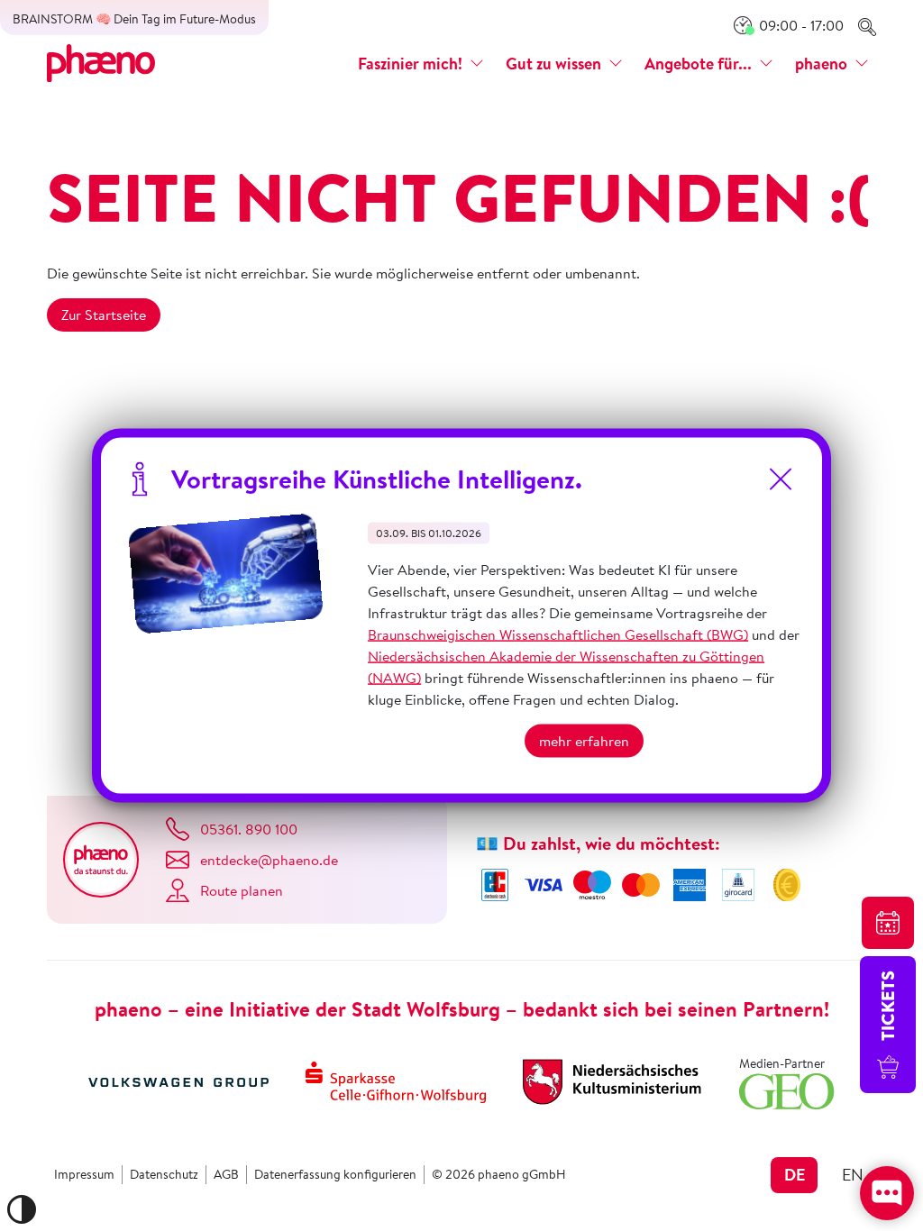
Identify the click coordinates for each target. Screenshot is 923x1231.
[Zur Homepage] (101, 61)
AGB (226, 1174)
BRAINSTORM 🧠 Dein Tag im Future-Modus (134, 19)
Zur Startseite (103, 314)
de (794, 1174)
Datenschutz (164, 1174)
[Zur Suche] (867, 25)
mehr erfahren (584, 741)
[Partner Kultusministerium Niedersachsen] (612, 1080)
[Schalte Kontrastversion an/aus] (21, 1209)
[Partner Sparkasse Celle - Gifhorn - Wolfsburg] (396, 1080)
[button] (421, 63)
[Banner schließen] (780, 479)
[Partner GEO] (787, 1089)
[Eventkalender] (888, 923)
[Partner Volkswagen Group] (178, 1080)
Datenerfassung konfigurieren (335, 1174)
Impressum (84, 1174)
